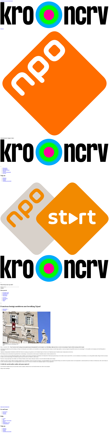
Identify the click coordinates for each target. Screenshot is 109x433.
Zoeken (1, 286)
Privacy (4, 421)
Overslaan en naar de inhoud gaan (6, 0)
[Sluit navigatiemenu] (0, 166)
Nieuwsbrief (5, 295)
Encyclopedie (5, 298)
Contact (4, 418)
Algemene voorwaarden (7, 420)
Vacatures (4, 413)
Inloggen (9, 138)
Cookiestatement (6, 423)
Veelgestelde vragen (6, 422)
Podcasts (4, 299)
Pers (3, 419)
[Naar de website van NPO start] (54, 137)
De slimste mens (6, 293)
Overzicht (4, 297)
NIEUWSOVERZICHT (4, 406)
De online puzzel (6, 292)
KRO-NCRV (5, 309)
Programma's (5, 411)
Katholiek (4, 310)
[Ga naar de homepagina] (54, 27)
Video (4, 300)
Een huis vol (5, 294)
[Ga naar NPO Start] (54, 254)
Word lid (2, 28)
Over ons (4, 412)
